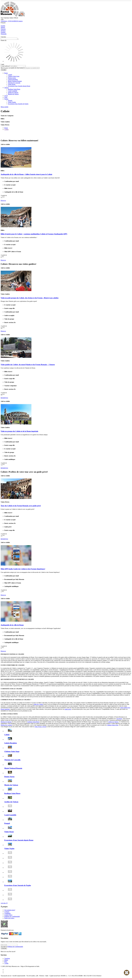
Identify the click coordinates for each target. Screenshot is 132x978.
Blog (5, 961)
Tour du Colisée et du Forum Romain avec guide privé (21, 506)
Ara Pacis (119, 718)
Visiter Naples (12, 102)
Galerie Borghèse (13, 79)
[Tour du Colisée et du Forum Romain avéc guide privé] (16, 498)
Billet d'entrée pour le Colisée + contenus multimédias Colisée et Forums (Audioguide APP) (34, 234)
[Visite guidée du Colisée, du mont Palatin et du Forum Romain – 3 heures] (16, 357)
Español (3, 32)
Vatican (6, 87)
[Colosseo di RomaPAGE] (13, 16)
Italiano (3, 27)
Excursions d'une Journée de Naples (18, 104)
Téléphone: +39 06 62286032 (9, 21)
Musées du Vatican (13, 94)
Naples (6, 99)
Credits (6, 963)
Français (3, 29)
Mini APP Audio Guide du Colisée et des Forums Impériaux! (23, 569)
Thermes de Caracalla (14, 83)
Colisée (10, 74)
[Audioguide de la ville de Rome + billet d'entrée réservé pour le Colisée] (16, 167)
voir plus (4, 903)
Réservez (3, 200)
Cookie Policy (8, 915)
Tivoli (6, 95)
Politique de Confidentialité (12, 916)
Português (3, 34)
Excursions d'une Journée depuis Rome (19, 86)
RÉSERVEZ (4, 398)
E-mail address (5, 66)
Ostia (5, 97)
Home (6, 128)
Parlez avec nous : (9, 918)
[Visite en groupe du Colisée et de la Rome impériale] (16, 424)
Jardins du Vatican (13, 92)
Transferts (7, 958)
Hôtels (6, 960)
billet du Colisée (38, 704)
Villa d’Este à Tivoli (40, 726)
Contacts (20, 21)
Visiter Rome (11, 84)
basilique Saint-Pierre (33, 722)
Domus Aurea (12, 78)
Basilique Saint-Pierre (14, 89)
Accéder (3, 70)
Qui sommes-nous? (9, 910)
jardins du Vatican (113, 722)
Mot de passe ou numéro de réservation (12, 68)
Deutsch (3, 30)
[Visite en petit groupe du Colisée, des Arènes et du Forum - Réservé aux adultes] (16, 290)
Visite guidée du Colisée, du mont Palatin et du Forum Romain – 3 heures (28, 364)
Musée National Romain (15, 81)
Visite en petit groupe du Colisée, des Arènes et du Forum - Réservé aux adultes (29, 298)
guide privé (68, 709)
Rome (6, 73)
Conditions (7, 913)
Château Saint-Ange (13, 76)
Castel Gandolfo (12, 91)
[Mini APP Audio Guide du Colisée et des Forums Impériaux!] (16, 565)
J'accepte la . (12, 946)
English (3, 26)
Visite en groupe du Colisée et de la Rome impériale (19, 431)
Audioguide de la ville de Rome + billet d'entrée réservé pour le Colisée (26, 174)
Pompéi (10, 100)
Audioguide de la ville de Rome (12, 625)
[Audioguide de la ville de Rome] (16, 621)
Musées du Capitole (6, 725)
